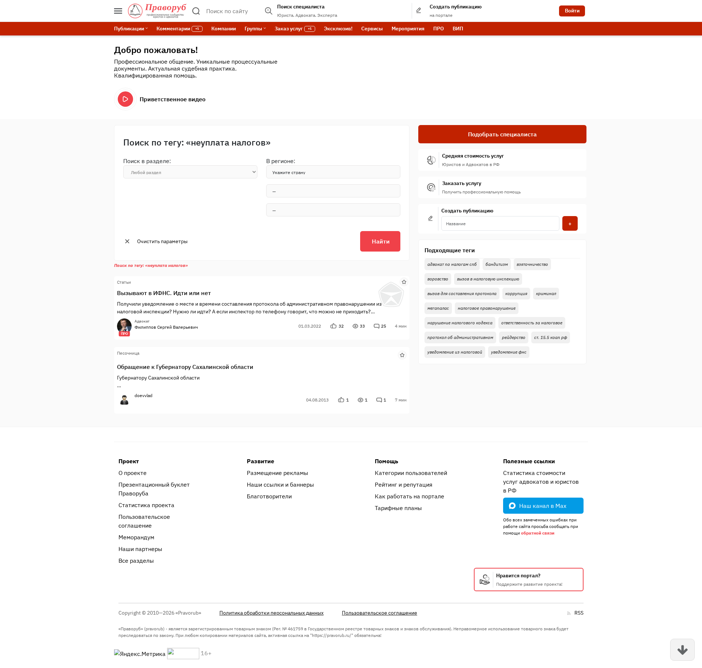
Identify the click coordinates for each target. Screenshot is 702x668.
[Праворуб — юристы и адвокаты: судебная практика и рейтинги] (157, 11)
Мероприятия (408, 28)
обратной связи (537, 533)
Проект (128, 461)
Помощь (386, 461)
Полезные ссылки (529, 461)
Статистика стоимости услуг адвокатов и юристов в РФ (541, 481)
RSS (579, 612)
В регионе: (280, 161)
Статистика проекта (146, 505)
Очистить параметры (162, 241)
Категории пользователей (411, 472)
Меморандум (136, 537)
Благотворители (269, 496)
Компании (223, 28)
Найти (381, 241)
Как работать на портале (409, 496)
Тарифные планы (398, 508)
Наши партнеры (140, 548)
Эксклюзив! (338, 28)
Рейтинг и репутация (404, 484)
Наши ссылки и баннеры (280, 484)
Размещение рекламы (277, 472)
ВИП (458, 28)
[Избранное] (404, 281)
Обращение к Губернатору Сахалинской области (185, 366)
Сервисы (372, 28)
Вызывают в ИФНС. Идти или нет (164, 293)
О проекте (132, 472)
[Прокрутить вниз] (682, 649)
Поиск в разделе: (147, 161)
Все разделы (136, 560)
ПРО (438, 28)
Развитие (260, 461)
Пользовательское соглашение (144, 521)
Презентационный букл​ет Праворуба (154, 489)
